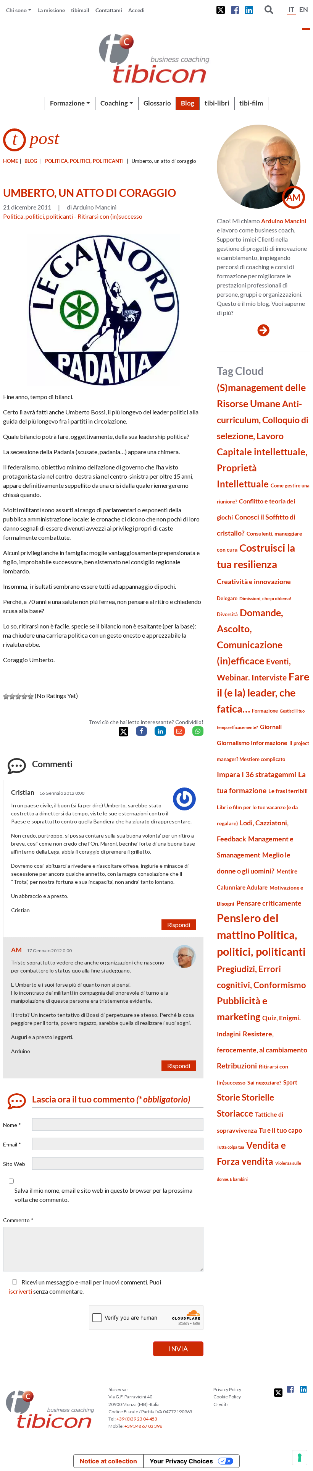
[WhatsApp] (197, 731)
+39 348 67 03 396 (143, 1426)
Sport (290, 1082)
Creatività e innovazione (254, 582)
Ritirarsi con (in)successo (109, 216)
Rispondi (178, 924)
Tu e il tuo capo (280, 1130)
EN (303, 9)
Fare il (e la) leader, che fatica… (263, 692)
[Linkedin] (160, 731)
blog (30, 161)
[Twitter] (123, 731)
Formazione (67, 103)
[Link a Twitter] (220, 10)
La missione (51, 10)
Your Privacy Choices (181, 1461)
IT (291, 9)
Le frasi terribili (288, 790)
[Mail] (179, 731)
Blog (187, 103)
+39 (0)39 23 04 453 (136, 1419)
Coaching (114, 103)
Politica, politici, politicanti (84, 161)
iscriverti (20, 1291)
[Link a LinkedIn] (249, 10)
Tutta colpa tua (230, 1147)
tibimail (80, 10)
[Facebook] (141, 731)
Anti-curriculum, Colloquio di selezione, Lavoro (262, 419)
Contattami (108, 10)
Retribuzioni (237, 1065)
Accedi (136, 10)
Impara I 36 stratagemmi (256, 774)
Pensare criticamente (269, 903)
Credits (221, 1404)
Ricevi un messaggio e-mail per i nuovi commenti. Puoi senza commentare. (85, 1286)
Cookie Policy (227, 1397)
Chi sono (16, 10)
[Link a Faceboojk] (235, 10)
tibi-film (251, 103)
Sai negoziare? (264, 1082)
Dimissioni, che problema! (265, 598)
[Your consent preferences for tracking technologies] (299, 1457)
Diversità (227, 614)
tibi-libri (217, 103)
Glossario (157, 103)
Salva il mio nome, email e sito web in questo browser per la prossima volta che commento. (103, 1195)
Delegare (227, 598)
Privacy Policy (227, 1389)
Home (10, 161)
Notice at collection (108, 1461)
